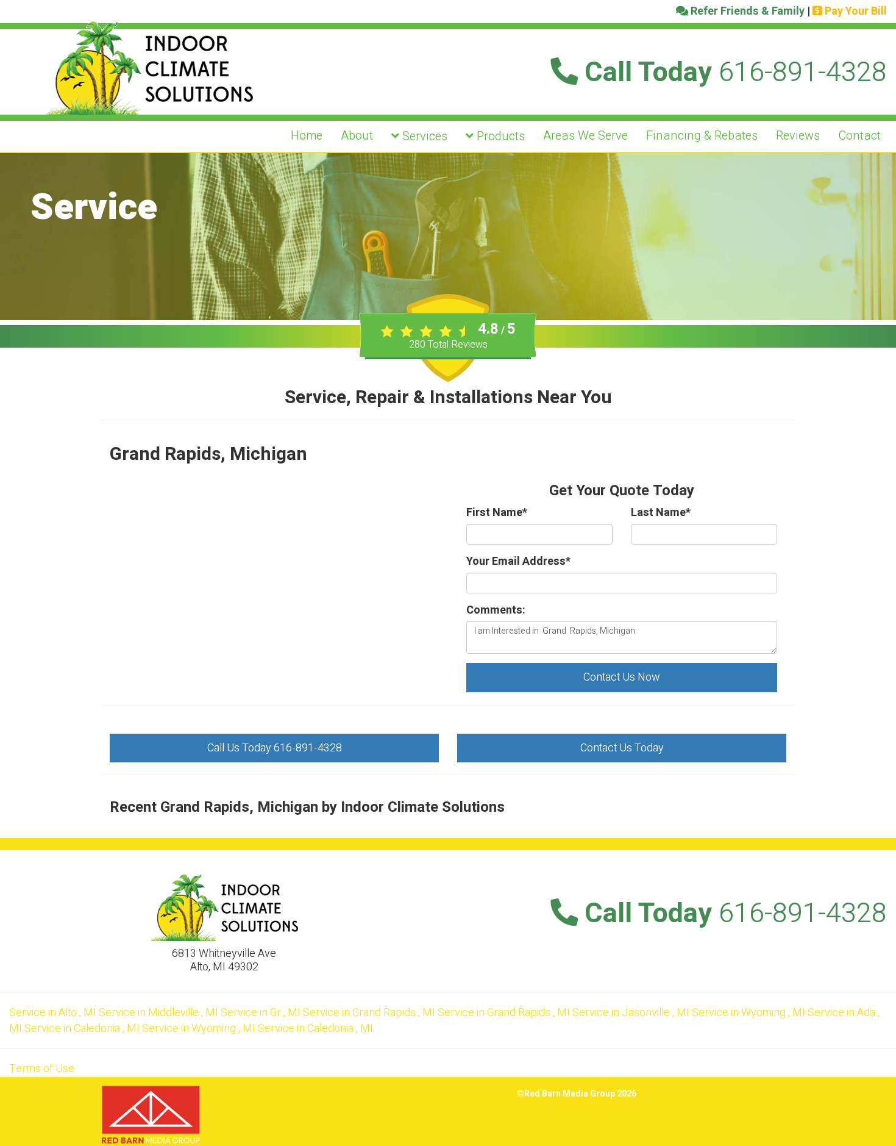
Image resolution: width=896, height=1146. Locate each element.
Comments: (495, 610)
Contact (859, 136)
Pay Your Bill (854, 11)
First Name (496, 513)
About (357, 136)
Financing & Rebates (702, 136)
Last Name (661, 513)
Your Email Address (518, 562)
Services (423, 136)
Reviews (798, 136)
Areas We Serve (585, 136)
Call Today (732, 72)
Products (499, 136)
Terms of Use (41, 1069)
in (52, 1013)
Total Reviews (448, 344)
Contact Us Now (621, 677)
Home (306, 136)
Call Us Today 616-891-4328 (274, 748)
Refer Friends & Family (746, 11)
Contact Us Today (622, 748)
